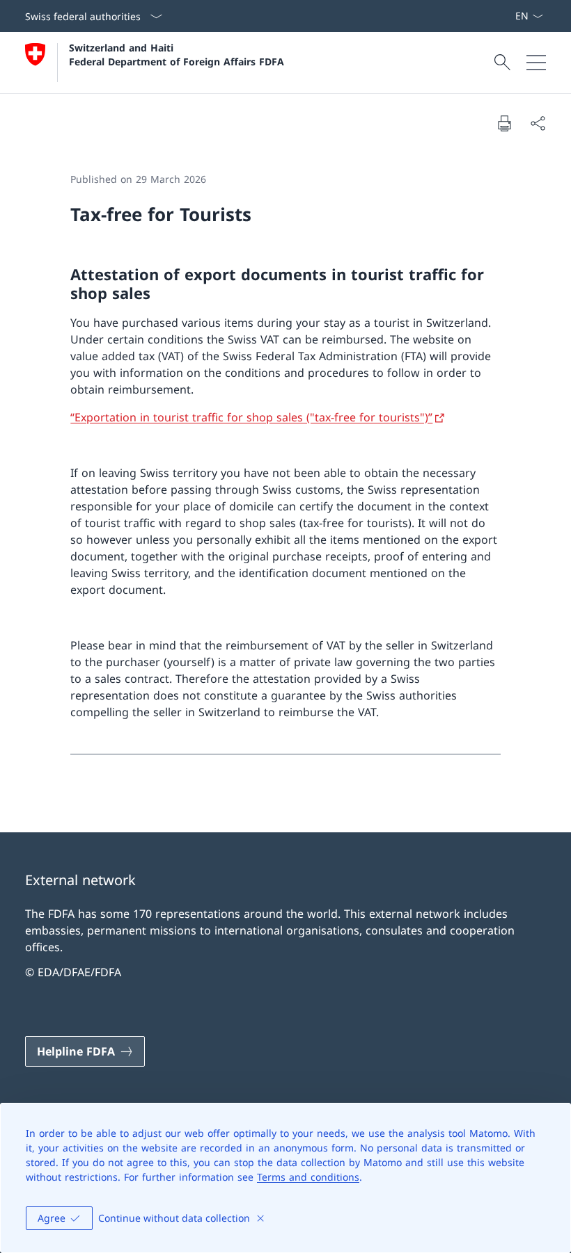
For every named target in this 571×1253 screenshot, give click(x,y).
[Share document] (537, 123)
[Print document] (504, 123)
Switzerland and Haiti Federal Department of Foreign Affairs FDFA (176, 54)
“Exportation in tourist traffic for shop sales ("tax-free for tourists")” (251, 417)
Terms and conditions (308, 1176)
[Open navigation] (536, 62)
